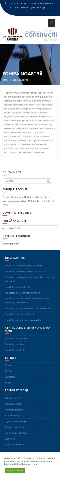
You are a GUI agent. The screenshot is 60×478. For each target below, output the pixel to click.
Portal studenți (12, 415)
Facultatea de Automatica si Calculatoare (25, 271)
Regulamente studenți (16, 427)
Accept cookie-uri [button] (15, 470)
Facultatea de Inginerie (16, 338)
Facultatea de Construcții (17, 287)
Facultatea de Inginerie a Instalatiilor (23, 320)
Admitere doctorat (14, 409)
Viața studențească (14, 444)
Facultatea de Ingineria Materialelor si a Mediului (28, 308)
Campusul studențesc (16, 433)
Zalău (8, 382)
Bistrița (8, 371)
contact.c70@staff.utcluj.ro (32, 7)
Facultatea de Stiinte (15, 350)
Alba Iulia (9, 365)
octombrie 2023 (10, 228)
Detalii (34, 464)
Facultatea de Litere (14, 344)
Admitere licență (13, 398)
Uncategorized (9, 243)
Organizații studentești (16, 421)
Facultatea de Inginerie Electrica (20, 314)
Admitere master (13, 404)
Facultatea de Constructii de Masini (22, 292)
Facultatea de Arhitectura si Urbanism (23, 265)
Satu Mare (10, 377)
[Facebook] (30, 12)
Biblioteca (10, 438)
